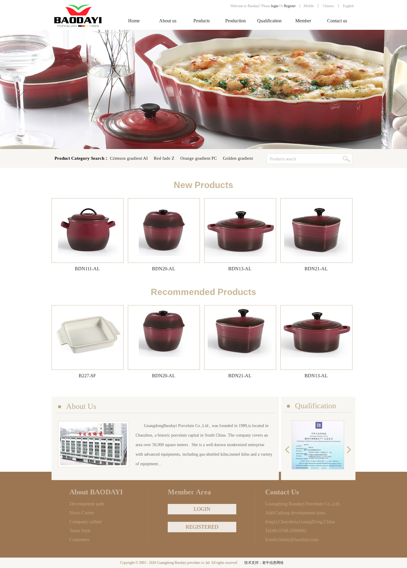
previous (288, 449)
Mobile (309, 6)
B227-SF (87, 375)
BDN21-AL (316, 268)
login (274, 6)
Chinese (328, 6)
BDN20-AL (163, 268)
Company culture (85, 521)
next (347, 449)
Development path (86, 503)
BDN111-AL (87, 268)
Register (290, 6)
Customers (79, 539)
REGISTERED (202, 527)
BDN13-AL (239, 268)
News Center (81, 512)
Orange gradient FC (198, 158)
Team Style (80, 530)
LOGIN (202, 509)
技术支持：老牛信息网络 (264, 563)
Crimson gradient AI (129, 158)
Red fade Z (164, 158)
